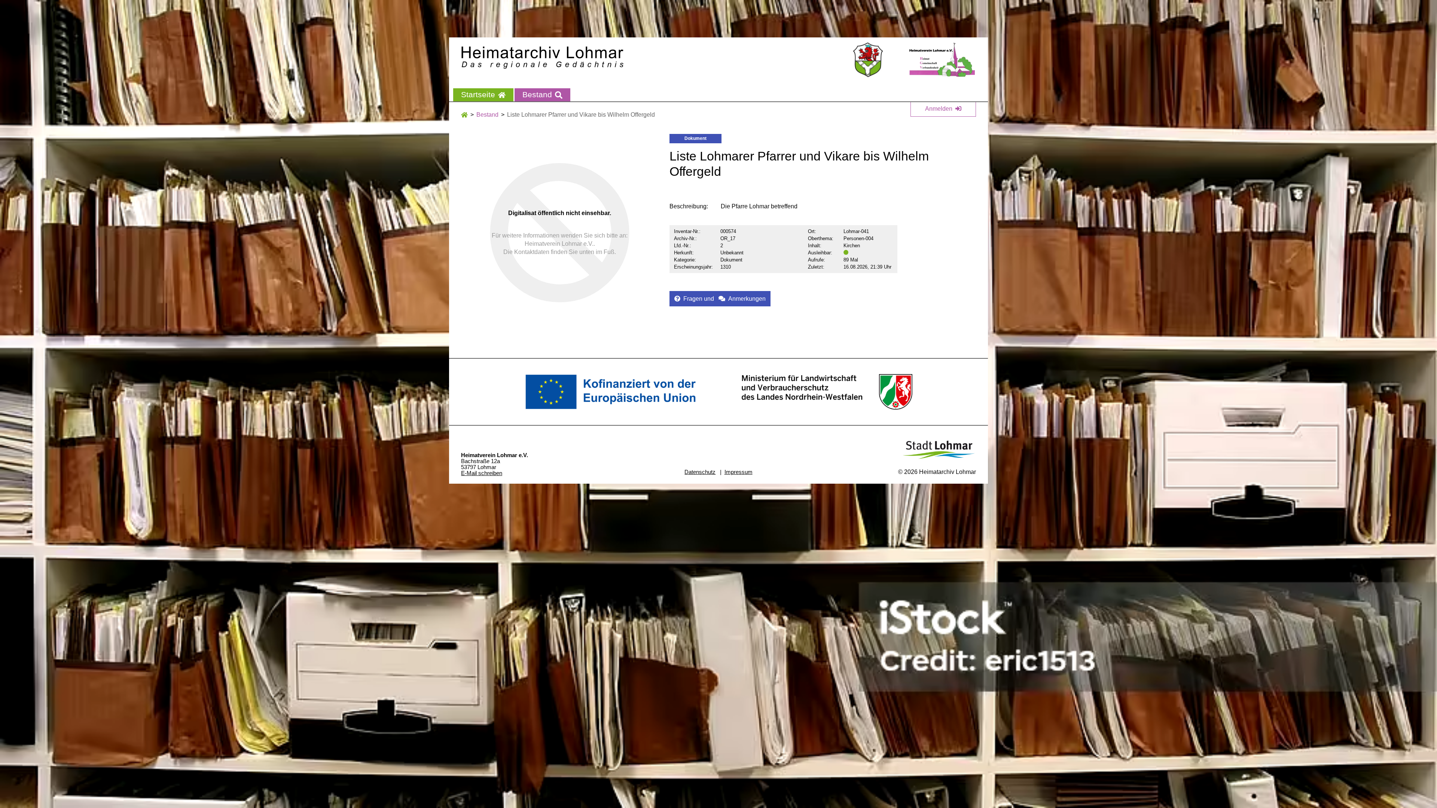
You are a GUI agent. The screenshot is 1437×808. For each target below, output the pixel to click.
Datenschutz (700, 472)
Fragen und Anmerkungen (724, 299)
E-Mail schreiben (481, 473)
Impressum (738, 472)
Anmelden (938, 108)
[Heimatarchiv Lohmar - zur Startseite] (542, 57)
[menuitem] (483, 94)
